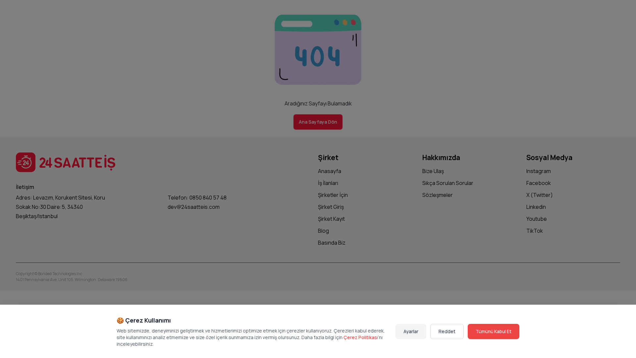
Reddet (447, 331)
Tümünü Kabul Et (493, 331)
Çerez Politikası (361, 337)
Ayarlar (410, 331)
